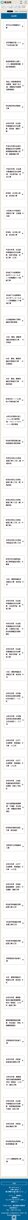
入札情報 (10, 7)
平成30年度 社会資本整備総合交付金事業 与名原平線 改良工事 (13, 173)
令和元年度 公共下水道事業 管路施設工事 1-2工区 (13, 763)
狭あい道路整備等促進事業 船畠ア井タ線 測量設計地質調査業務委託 (13, 85)
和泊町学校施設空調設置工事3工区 (13, 942)
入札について (4, 7)
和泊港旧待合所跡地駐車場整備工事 (13, 1142)
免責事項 (14, 1197)
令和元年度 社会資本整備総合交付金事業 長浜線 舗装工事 (13, 127)
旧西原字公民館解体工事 (13, 846)
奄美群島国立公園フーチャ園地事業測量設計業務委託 (13, 64)
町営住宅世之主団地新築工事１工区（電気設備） (13, 482)
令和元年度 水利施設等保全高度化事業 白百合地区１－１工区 (14, 697)
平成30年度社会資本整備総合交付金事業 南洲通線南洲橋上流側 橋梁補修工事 (14, 150)
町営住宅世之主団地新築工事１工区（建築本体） (13, 460)
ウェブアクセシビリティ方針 (15, 1199)
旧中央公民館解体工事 (13, 26)
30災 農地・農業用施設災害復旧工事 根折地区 (13, 381)
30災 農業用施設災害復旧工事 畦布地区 (13, 581)
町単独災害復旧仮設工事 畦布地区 (13, 829)
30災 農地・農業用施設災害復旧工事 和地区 (13, 339)
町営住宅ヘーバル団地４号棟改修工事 (13, 400)
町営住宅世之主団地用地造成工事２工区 (13, 541)
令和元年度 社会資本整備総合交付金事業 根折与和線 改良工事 (13, 653)
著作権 (18, 1195)
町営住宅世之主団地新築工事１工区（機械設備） (13, 502)
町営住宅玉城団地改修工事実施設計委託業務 (13, 561)
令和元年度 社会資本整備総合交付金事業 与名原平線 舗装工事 (13, 605)
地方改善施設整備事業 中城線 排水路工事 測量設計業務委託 (13, 807)
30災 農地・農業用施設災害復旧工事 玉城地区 (13, 361)
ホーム (4, 6)
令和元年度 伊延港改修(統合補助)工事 (13, 1060)
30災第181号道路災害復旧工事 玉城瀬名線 (13, 213)
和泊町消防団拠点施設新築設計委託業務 (13, 442)
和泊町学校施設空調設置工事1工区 (13, 906)
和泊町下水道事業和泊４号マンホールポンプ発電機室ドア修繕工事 (13, 299)
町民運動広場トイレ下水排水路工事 (13, 44)
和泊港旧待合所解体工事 (13, 107)
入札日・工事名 (17, 7)
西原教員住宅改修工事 (13, 959)
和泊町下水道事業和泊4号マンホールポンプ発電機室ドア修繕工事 (13, 276)
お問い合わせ (14, 1189)
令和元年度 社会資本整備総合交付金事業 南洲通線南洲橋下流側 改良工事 (13, 1105)
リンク (11, 1195)
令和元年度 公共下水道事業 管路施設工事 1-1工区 (13, 743)
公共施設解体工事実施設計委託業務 (13, 321)
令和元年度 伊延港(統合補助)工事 (13, 1125)
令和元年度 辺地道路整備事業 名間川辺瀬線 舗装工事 (13, 886)
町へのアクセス (14, 1187)
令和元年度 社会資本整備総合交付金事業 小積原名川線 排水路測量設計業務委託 (13, 629)
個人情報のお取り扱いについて (15, 1192)
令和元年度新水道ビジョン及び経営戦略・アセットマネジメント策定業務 (13, 420)
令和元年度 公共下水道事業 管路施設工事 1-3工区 (13, 866)
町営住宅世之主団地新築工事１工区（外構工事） (13, 522)
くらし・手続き (10, 6)
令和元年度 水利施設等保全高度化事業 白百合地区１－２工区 (14, 720)
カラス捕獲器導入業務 (13, 1160)
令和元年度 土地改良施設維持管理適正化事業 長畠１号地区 (13, 784)
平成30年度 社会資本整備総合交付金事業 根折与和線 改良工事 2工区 (13, 254)
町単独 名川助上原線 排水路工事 (13, 194)
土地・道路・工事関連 (20, 6)
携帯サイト (14, 1202)
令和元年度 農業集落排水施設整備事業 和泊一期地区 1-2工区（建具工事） (14, 1001)
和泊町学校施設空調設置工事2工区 (13, 923)
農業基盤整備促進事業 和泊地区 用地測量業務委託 (13, 1022)
